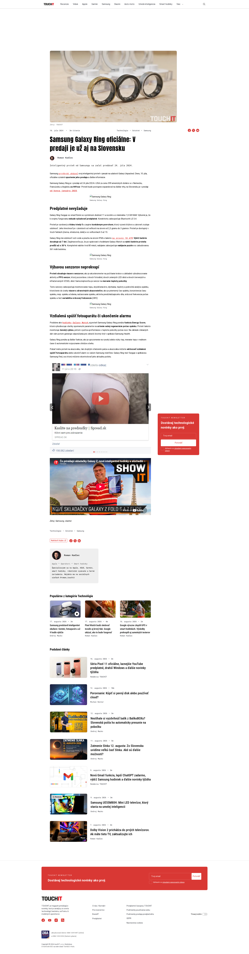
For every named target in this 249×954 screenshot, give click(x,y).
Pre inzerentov (98, 910)
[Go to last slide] (52, 407)
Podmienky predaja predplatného (140, 914)
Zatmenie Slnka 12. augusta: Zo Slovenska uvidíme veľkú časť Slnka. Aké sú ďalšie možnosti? (117, 750)
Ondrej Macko (56, 636)
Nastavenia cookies (135, 923)
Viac (179, 4)
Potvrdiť (178, 443)
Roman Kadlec (65, 157)
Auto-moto (129, 4)
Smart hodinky (165, 4)
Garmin (95, 4)
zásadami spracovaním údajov (173, 882)
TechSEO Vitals (68, 947)
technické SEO (48, 947)
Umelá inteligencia (147, 4)
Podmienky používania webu (138, 910)
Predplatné (97, 919)
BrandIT (95, 914)
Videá (75, 4)
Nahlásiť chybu (57, 540)
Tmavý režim (196, 914)
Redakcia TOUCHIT (98, 677)
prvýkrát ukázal (68, 173)
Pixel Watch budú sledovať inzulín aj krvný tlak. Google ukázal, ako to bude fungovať (98, 629)
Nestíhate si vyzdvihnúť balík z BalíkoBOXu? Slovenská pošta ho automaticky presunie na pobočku (118, 722)
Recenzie (64, 4)
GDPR (129, 918)
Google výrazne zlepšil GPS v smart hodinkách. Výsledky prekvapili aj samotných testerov (135, 629)
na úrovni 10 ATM (122, 238)
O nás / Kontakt (98, 906)
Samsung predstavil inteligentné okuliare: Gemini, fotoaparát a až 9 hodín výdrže (65, 629)
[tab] (94, 452)
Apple (84, 4)
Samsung (106, 4)
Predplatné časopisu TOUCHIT (139, 906)
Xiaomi (117, 4)
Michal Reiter (97, 702)
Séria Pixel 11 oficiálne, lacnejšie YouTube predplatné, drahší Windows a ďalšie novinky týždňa (118, 668)
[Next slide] (148, 407)
